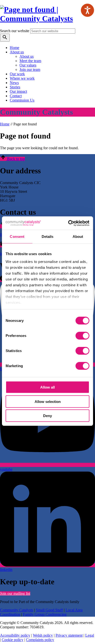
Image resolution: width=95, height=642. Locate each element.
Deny (47, 416)
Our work (17, 74)
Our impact (18, 91)
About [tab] (78, 236)
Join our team (29, 69)
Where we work (22, 78)
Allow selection (48, 401)
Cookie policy (12, 640)
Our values (27, 65)
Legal (89, 635)
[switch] (82, 336)
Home (14, 48)
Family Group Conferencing (44, 614)
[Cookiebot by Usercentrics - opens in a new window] (68, 223)
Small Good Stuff (49, 610)
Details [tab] (48, 236)
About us (17, 52)
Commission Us (22, 100)
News (14, 83)
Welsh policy (43, 635)
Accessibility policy (15, 635)
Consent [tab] (17, 236)
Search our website (14, 31)
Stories (15, 87)
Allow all (47, 387)
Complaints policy (40, 640)
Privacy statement (69, 635)
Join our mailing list (15, 593)
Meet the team (30, 61)
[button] (12, 159)
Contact (16, 96)
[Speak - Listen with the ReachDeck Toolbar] (87, 10)
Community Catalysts (16, 610)
